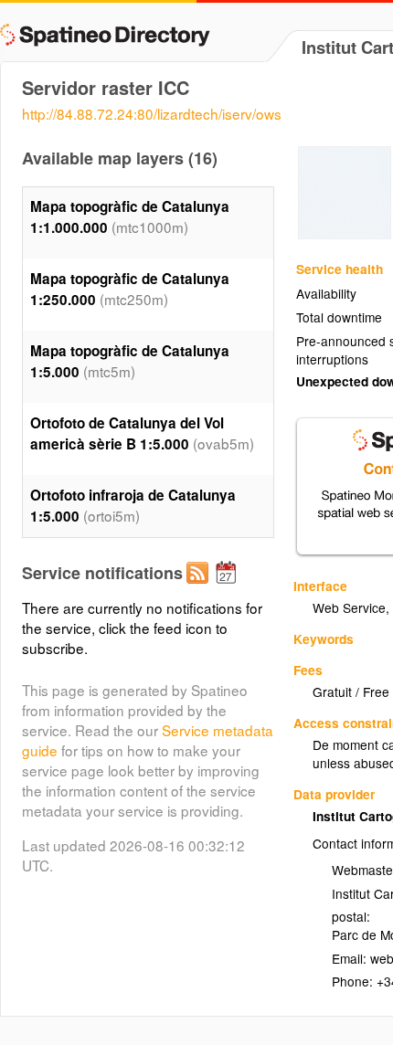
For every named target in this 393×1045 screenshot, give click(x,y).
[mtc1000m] (344, 234)
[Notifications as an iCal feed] (228, 587)
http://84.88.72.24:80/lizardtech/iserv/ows (151, 113)
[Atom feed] (200, 587)
